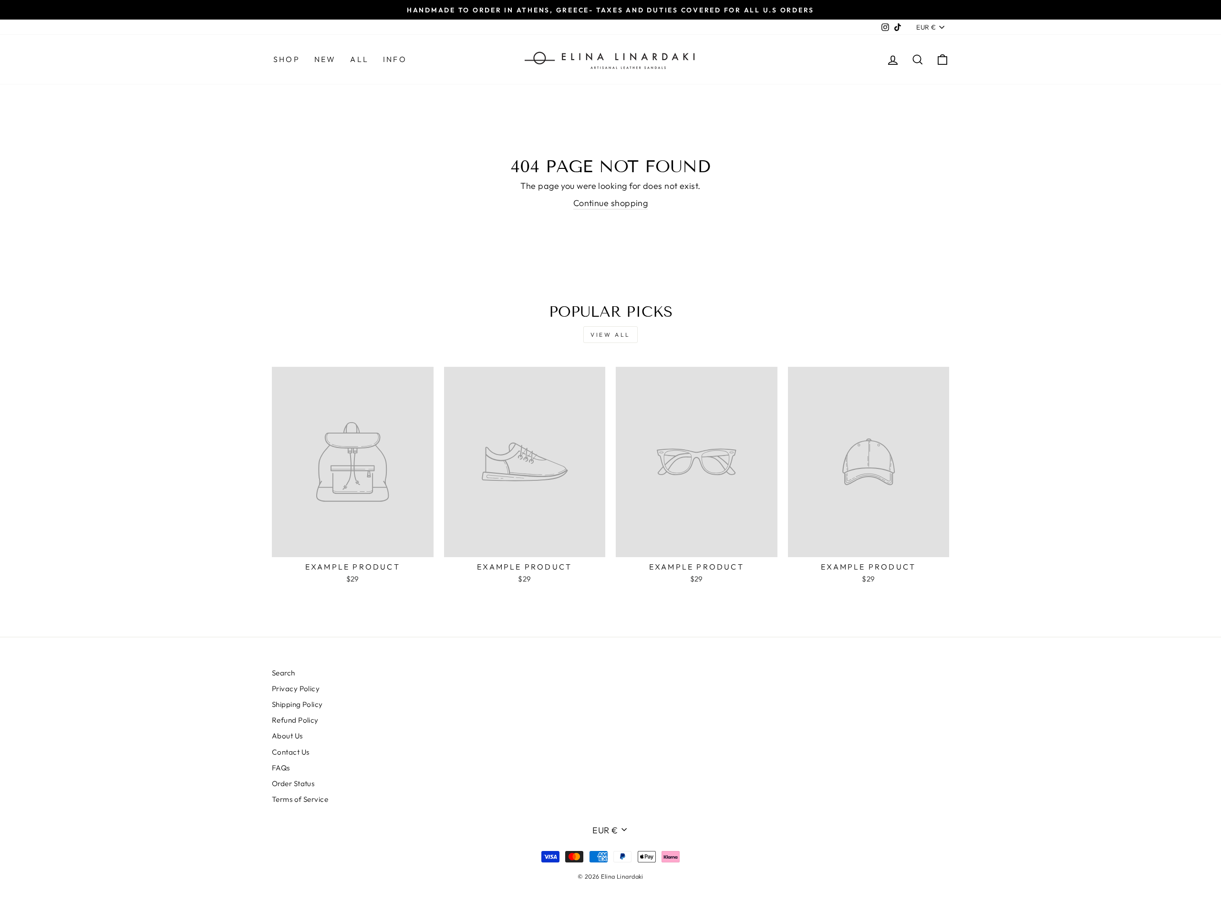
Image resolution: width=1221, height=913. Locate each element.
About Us (287, 735)
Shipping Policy (297, 704)
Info (395, 59)
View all (610, 334)
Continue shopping (610, 202)
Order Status (293, 783)
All (359, 59)
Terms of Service (300, 799)
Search (283, 672)
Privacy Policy (296, 688)
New (325, 59)
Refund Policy (295, 720)
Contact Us (291, 752)
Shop (286, 59)
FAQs (281, 767)
